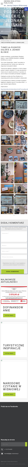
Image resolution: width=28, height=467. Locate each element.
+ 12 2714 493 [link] (8, 449)
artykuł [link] (16, 31)
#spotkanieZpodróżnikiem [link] (7, 89)
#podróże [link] (16, 89)
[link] (26, 9)
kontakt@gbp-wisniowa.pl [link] (11, 453)
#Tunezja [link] (21, 89)
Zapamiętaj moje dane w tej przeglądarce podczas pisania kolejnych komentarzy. (14, 264)
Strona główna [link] (5, 40)
